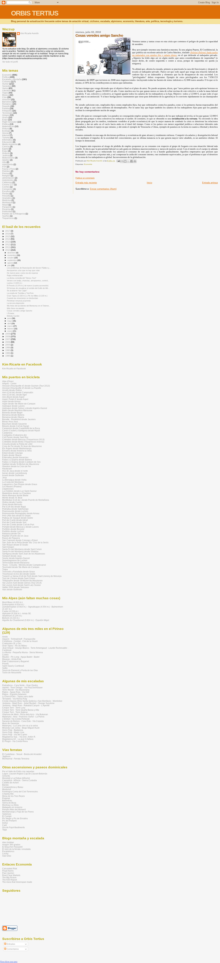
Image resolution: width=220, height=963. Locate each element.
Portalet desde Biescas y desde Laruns (20, 527)
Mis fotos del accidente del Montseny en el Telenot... (28, 306)
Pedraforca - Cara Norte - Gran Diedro (20, 685)
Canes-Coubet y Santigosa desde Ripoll (21, 430)
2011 (8, 247)
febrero (10, 329)
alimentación (8, 178)
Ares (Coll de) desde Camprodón (17, 392)
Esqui (5, 120)
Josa (4, 477)
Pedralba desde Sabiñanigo (15, 509)
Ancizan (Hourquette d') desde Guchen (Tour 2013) (26, 386)
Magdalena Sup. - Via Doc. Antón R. (19, 737)
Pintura (5, 128)
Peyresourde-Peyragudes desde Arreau (20, 513)
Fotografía (7, 111)
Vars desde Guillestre (12, 589)
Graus (5, 117)
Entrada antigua (210, 182)
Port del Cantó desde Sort (14, 522)
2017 (8, 231)
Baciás (5, 785)
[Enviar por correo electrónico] (122, 161)
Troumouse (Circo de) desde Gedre (18, 574)
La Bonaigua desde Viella (14, 480)
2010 (8, 250)
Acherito (6, 776)
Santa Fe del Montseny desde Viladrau (20, 551)
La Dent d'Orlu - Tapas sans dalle (17, 696)
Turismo (6, 137)
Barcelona (7, 102)
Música (5, 95)
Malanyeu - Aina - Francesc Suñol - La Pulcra (23, 716)
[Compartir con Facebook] (131, 161)
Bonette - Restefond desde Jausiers (19, 419)
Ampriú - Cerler (9, 383)
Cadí (4, 825)
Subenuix (6, 814)
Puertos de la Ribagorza (13, 214)
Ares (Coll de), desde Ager (14, 395)
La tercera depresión (15, 303)
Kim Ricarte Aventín (29, 33)
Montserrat (7, 202)
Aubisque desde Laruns (13, 406)
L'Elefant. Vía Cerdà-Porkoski (16, 719)
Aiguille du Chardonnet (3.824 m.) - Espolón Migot (25, 620)
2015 (8, 236)
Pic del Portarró (9, 821)
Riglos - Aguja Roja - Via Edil (15, 692)
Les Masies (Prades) (11, 486)
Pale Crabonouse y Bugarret (15, 661)
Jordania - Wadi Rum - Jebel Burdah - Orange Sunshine (28, 703)
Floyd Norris (8, 871)
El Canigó (7, 816)
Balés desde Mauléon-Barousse (17, 410)
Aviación (6, 99)
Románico (7, 104)
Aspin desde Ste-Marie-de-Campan (18, 404)
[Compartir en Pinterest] (135, 161)
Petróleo (6, 171)
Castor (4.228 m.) (10, 611)
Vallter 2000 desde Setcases (15, 587)
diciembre (11, 253)
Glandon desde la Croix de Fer (16, 466)
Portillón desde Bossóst (13, 529)
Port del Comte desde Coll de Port (18, 524)
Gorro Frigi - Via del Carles (14, 734)
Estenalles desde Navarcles (15, 457)
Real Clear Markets (11, 875)
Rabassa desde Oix (11, 533)
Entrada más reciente (86, 182)
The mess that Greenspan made (17, 882)
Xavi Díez (6, 856)
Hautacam (7, 468)
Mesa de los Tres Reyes (13, 796)
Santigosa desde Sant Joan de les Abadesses (23, 554)
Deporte (6, 106)
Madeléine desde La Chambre (16, 493)
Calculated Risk (9, 868)
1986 (8, 353)
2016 (8, 234)
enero (10, 331)
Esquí (5, 151)
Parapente (7, 207)
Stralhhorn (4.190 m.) (12, 616)
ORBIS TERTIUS (34, 13)
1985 (8, 356)
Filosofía (6, 196)
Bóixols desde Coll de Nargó (15, 426)
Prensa (5, 173)
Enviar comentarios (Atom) (103, 189)
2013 (8, 242)
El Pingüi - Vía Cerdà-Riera (15, 741)
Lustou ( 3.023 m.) (14, 283)
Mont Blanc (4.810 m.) (12, 602)
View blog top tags (8, 961)
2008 (8, 336)
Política (5, 77)
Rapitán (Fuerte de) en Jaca (15, 536)
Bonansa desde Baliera (13, 415)
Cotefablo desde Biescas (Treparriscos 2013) (23, 439)
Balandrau (7, 800)
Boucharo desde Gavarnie (14, 424)
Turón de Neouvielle (11, 672)
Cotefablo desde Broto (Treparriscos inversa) (23, 442)
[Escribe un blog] (125, 161)
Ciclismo (6, 81)
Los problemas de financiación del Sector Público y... (29, 268)
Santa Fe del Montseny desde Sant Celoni (22, 549)
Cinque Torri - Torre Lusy (13, 708)
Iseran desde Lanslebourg (14, 473)
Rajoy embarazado (15, 275)
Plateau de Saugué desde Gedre (17, 518)
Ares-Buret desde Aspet (13, 397)
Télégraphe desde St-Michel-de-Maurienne (22, 580)
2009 (8, 334)
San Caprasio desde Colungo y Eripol (20, 540)
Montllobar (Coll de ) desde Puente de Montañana (25, 500)
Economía (88, 164)
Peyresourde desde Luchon (15, 511)
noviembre (12, 255)
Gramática (7, 198)
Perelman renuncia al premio (19, 301)
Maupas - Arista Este (11, 659)
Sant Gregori (8, 547)
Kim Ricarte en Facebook (14, 368)
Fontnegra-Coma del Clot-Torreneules (20, 791)
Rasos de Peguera (11, 538)
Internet (5, 135)
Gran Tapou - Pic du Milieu (14, 646)
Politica (5, 124)
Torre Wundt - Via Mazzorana (15, 690)
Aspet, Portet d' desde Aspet (15, 399)
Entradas (10, 944)
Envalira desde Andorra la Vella (17, 451)
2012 (8, 244)
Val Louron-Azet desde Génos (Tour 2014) (22, 583)
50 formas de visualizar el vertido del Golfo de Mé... (28, 288)
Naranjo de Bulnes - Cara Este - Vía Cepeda (23, 721)
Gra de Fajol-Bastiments (13, 827)
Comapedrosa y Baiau (12, 787)
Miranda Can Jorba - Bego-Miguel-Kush (21, 728)
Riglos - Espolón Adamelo (14, 694)
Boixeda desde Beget (12, 412)
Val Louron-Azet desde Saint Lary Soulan (21, 585)
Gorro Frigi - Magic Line (13, 732)
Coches (5, 187)
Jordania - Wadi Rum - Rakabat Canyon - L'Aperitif (25, 705)
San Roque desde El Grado (15, 545)
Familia (5, 108)
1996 (8, 347)
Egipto (5, 149)
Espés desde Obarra (11, 455)
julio (9, 265)
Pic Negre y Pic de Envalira (15, 818)
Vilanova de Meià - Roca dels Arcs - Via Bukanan (25, 714)
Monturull (6, 789)
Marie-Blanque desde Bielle (15, 495)
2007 (8, 339)
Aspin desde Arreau (11, 401)
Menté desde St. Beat (12, 498)
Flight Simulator (9, 122)
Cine (4, 97)
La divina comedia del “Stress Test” (21, 278)
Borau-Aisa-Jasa (10, 421)
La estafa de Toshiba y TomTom (20, 293)
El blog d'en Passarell (12, 847)
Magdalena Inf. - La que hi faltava (17, 739)
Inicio (149, 182)
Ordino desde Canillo (12, 502)
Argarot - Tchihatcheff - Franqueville (18, 639)
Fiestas (5, 193)
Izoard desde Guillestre (13, 475)
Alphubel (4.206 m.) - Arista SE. (16, 613)
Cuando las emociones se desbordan (22, 298)
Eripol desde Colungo (12, 453)
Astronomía (7, 164)
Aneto (5, 637)
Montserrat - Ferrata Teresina (15, 759)
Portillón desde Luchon (13, 531)
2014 (8, 239)
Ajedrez (5, 160)
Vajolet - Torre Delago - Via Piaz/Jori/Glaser (22, 687)
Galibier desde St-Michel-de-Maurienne (20, 464)
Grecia (5, 133)
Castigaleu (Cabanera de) (14, 435)
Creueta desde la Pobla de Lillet (17, 444)
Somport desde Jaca (11, 556)
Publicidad (7, 211)
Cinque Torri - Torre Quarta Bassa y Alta (20, 710)
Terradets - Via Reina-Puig (14, 699)
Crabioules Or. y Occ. (12, 643)
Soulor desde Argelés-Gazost (16, 558)
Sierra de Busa (9, 803)
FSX (4, 167)
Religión (6, 175)
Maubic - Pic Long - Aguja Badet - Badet (20, 657)
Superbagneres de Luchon (14, 560)
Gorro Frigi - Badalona (12, 730)
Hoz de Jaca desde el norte (15, 471)
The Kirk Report (9, 880)
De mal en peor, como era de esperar (22, 273)
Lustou (5, 654)
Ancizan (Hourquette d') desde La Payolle (21, 388)
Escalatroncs (8, 851)
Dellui (5, 823)
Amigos (5, 115)
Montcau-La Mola (10, 805)
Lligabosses (8, 489)
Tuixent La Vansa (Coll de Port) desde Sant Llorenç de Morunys (32, 576)
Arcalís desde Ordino (12, 390)
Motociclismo (8, 158)
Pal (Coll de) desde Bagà (14, 507)
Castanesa (7, 433)
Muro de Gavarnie (10, 723)
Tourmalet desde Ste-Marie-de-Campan (20, 567)
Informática (7, 140)
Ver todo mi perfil (10, 62)
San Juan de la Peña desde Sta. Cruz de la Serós (25, 542)
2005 (8, 345)
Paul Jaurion (8, 873)
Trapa (5, 569)
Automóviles (8, 180)
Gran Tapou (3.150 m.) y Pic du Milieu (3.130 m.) (27, 296)
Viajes (5, 93)
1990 (8, 350)
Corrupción (7, 189)
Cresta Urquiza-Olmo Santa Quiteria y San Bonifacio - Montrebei (32, 701)
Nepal (5, 205)
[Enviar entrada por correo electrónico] (118, 161)
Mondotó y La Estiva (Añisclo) (16, 778)
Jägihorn (6, 756)
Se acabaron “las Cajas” (17, 291)
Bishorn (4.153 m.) (10, 618)
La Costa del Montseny (13, 482)
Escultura (6, 191)
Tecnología (7, 113)
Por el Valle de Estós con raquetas (18, 771)
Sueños (5, 216)
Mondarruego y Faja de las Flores (18, 812)
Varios (5, 88)
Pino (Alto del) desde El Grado (16, 515)
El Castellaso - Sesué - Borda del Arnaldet (21, 754)
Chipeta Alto (8, 794)
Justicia (5, 155)
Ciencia (5, 146)
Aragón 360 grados (11, 844)
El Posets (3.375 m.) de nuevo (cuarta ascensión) (27, 286)
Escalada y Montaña (11, 79)
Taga (4, 829)
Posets (5, 663)
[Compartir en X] (128, 161)
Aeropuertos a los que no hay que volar (23, 270)
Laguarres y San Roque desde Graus (19, 484)
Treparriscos (8, 218)
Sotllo (5, 668)
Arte (4, 162)
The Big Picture (9, 877)
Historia (5, 153)
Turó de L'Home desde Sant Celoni (18, 578)
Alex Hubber (8, 842)
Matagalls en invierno (12, 807)
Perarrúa (6, 209)
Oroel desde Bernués (12, 504)
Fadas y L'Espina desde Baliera (17, 460)
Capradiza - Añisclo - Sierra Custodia (19, 780)
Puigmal (6, 798)
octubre (10, 258)
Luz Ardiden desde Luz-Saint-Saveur (19, 491)
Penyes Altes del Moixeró (14, 809)
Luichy (5, 853)
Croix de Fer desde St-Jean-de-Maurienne (22, 446)
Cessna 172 (8, 184)
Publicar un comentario (85, 178)
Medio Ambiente (9, 144)
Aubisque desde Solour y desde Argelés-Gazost (24, 408)
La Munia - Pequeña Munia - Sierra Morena (22, 652)
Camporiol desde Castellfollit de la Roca (21, 428)
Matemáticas (8, 126)
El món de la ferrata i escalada (16, 849)
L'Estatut (10, 313)
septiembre (12, 260)
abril (9, 323)
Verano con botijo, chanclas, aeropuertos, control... (28, 281)
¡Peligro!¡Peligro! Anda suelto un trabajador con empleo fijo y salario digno (175, 53)
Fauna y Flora (8, 169)
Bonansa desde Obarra (13, 417)
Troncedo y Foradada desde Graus (18, 571)
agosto (10, 263)
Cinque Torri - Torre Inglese (15, 712)
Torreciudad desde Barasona (15, 563)
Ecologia (6, 131)
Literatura (6, 90)
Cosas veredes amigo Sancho (19, 311)
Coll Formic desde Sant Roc (15, 437)
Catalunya (7, 182)
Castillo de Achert (10, 782)
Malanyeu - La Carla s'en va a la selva (20, 725)
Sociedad (6, 86)
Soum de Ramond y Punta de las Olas (20, 670)
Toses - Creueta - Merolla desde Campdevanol (24, 565)
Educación (7, 142)
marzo (10, 326)
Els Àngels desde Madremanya (16, 448)
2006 (8, 342)
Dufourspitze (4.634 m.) (13, 604)
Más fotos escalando (15, 308)
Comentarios (12, 949)
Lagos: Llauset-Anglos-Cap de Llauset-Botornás (24, 774)
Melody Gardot (13, 316)
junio (9, 318)
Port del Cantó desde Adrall (15, 520)
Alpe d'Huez (8, 381)
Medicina (6, 200)
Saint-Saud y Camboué (13, 666)
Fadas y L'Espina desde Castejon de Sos (21, 462)
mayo (10, 321)
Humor (5, 84)
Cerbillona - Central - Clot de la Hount (19, 641)
